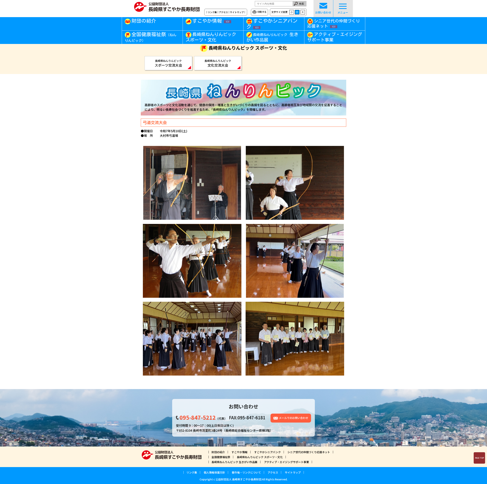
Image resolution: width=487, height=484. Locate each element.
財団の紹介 (143, 20)
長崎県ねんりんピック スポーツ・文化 (211, 37)
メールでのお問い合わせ (293, 418)
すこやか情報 (210, 20)
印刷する (262, 11)
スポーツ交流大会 (168, 63)
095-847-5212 (198, 417)
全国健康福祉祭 (150, 37)
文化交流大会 (218, 63)
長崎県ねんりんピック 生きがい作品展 (234, 462)
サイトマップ (237, 12)
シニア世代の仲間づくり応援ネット (333, 23)
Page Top (479, 458)
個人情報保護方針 (214, 472)
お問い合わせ (323, 12)
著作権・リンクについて (246, 472)
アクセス (223, 12)
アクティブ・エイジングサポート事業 (334, 37)
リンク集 (212, 12)
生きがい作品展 (272, 37)
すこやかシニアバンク (272, 23)
